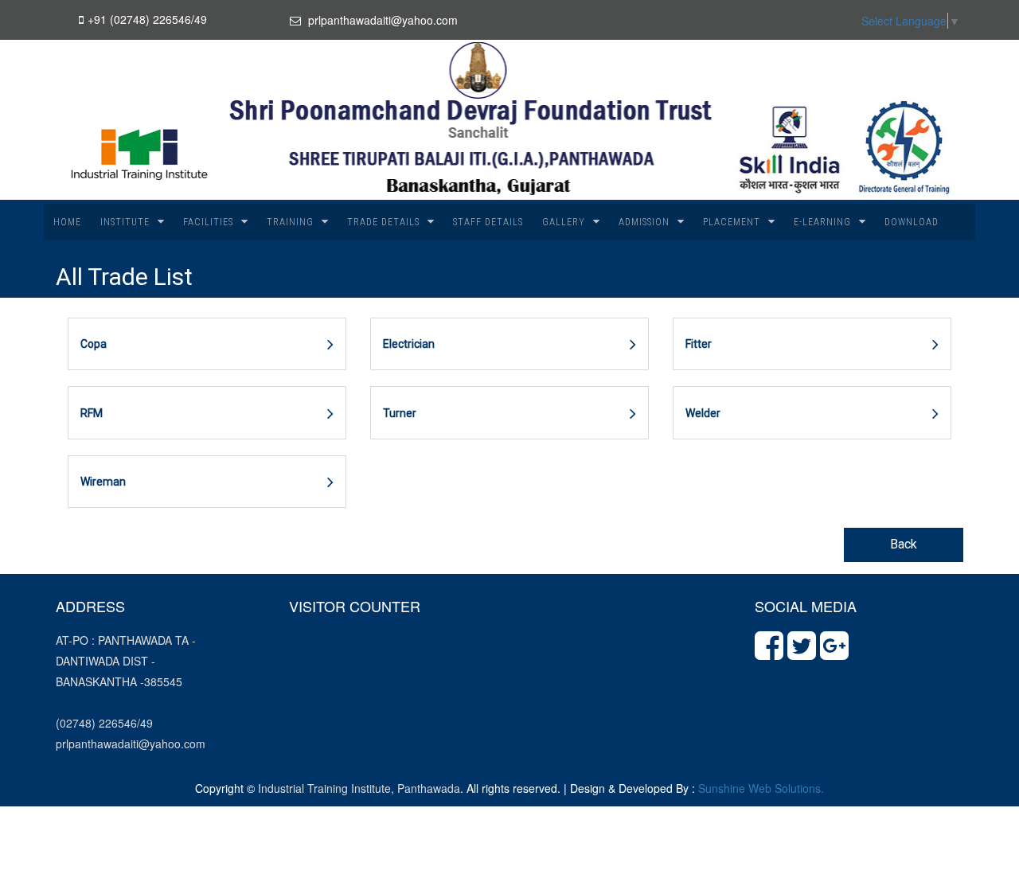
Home (67, 222)
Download (911, 222)
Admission (644, 222)
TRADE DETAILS (383, 222)
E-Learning (822, 222)
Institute (125, 222)
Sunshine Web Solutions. (761, 788)
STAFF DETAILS (488, 222)
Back (903, 544)
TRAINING (290, 222)
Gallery (563, 222)
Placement (731, 222)
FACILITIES (208, 222)
